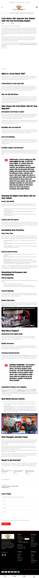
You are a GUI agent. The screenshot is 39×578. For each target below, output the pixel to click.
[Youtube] (5, 555)
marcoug (12, 23)
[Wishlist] (24, 575)
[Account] (14, 575)
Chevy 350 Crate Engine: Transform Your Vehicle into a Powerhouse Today (18, 471)
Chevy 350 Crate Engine (21, 390)
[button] (27, 539)
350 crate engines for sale (22, 160)
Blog (2, 23)
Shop (5, 576)
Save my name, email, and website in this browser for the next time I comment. (16, 520)
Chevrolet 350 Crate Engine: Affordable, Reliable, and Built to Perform (30, 471)
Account (14, 576)
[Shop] (4, 575)
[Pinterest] (3, 555)
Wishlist (24, 576)
